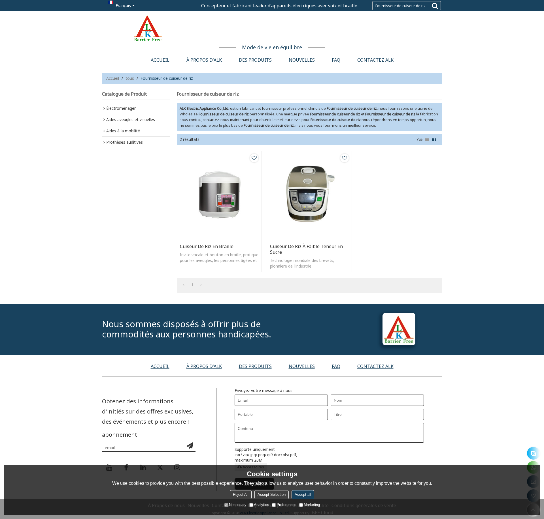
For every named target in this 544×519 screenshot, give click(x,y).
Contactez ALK (375, 60)
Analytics (261, 505)
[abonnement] (190, 445)
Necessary (237, 505)
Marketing (312, 505)
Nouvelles (302, 60)
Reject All (240, 494)
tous (130, 78)
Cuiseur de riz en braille (206, 246)
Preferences (286, 505)
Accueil (160, 60)
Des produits (255, 60)
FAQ (336, 60)
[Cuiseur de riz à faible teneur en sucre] (309, 196)
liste (427, 139)
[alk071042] (533, 453)
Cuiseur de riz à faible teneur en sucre (306, 249)
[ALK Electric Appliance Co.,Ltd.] (272, 28)
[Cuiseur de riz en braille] (219, 196)
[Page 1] (183, 285)
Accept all (303, 494)
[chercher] (435, 5)
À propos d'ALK (204, 60)
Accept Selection (272, 494)
